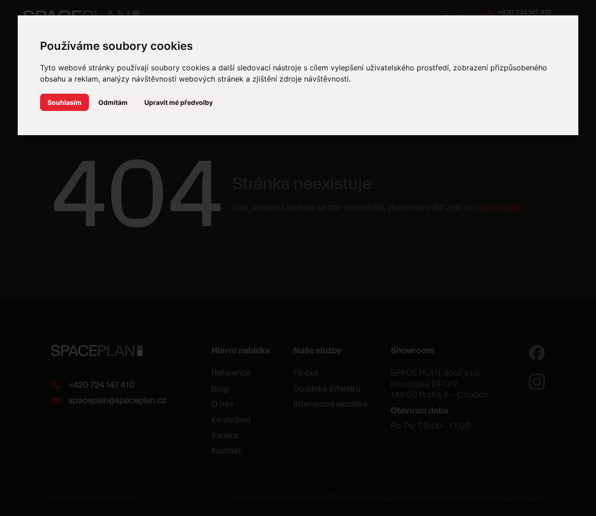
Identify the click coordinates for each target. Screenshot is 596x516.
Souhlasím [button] (64, 102)
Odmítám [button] (113, 102)
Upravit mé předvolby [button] (178, 102)
